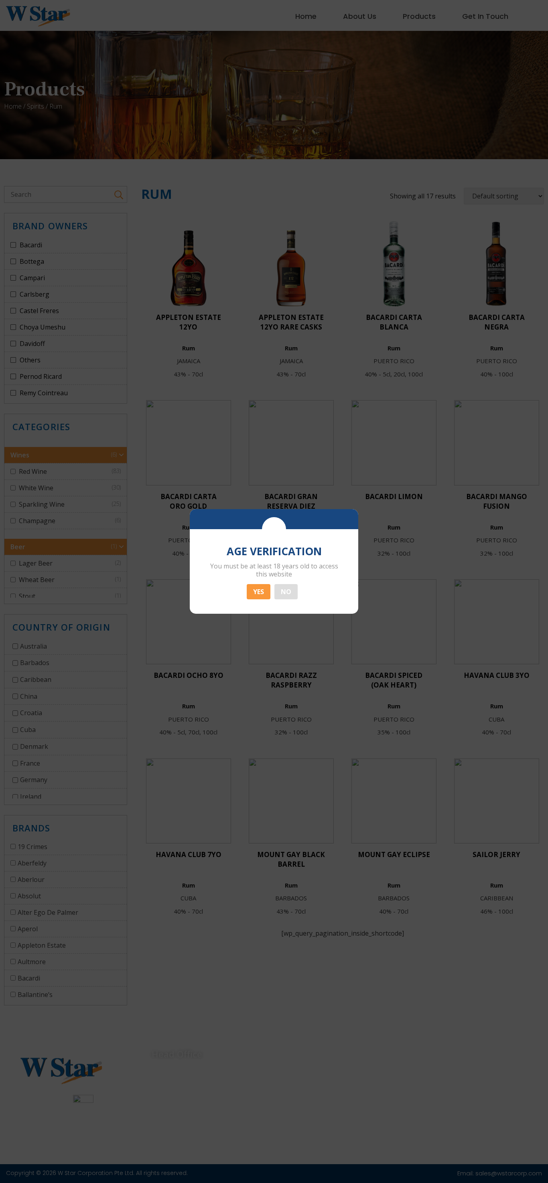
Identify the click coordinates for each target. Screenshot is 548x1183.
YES (258, 591)
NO (286, 591)
